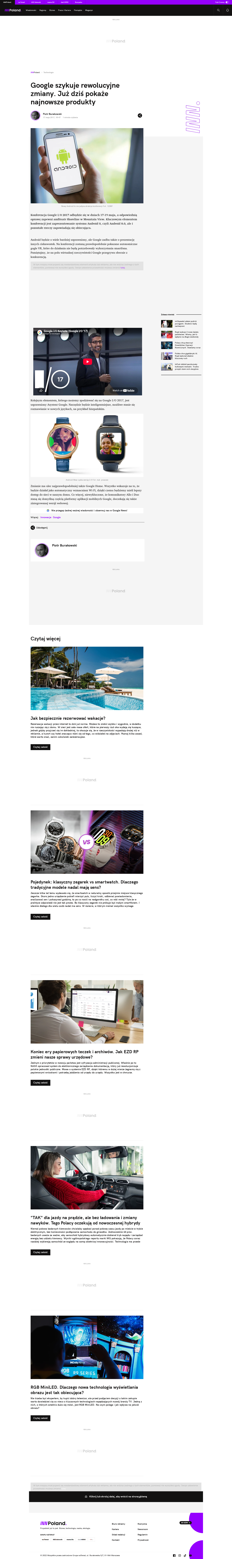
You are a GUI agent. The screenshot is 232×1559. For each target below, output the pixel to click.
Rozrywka (78, 2)
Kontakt (115, 1540)
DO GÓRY (184, 1523)
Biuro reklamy (118, 1523)
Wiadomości (31, 10)
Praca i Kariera (64, 10)
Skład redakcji (118, 1534)
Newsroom (143, 1529)
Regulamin (143, 1534)
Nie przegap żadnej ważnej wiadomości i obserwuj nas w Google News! (89, 510)
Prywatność (143, 1540)
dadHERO (64, 2)
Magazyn (89, 10)
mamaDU (50, 2)
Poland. (7, 2)
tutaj (122, 267)
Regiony (42, 10)
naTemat (21, 2)
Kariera (115, 1529)
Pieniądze (78, 10)
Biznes (52, 10)
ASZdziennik (36, 2)
